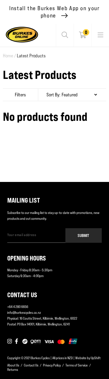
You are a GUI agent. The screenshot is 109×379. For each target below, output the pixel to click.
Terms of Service (76, 365)
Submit (83, 235)
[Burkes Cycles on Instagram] (9, 341)
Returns (12, 369)
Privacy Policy (52, 365)
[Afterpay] (25, 341)
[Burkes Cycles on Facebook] (17, 341)
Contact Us (31, 365)
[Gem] (36, 341)
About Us (13, 365)
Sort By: (53, 95)
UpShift (96, 358)
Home (9, 56)
